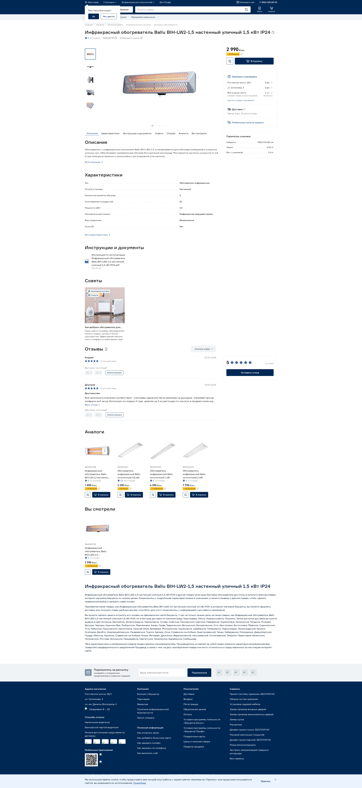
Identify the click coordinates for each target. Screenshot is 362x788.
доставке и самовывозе (211, 610)
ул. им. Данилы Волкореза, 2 (101, 704)
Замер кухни (237, 719)
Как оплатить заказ (148, 732)
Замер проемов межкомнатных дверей (251, 714)
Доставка (189, 694)
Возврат (188, 699)
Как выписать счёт (147, 753)
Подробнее (139, 782)
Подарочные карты (194, 736)
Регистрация (191, 704)
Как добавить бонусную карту (154, 737)
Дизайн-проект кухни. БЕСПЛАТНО (249, 729)
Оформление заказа (195, 709)
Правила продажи (194, 746)
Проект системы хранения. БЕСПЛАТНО (252, 694)
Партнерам (143, 699)
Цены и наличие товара (197, 741)
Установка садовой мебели (245, 704)
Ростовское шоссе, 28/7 (98, 694)
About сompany (146, 717)
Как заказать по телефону (151, 748)
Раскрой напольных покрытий (247, 734)
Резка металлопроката (243, 744)
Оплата (188, 714)
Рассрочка (236, 724)
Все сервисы (237, 758)
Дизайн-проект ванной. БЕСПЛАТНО (250, 739)
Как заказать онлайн (148, 742)
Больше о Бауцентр (148, 694)
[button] (254, 61)
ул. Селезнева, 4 (94, 699)
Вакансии (142, 704)
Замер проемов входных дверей (248, 709)
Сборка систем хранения (244, 699)
